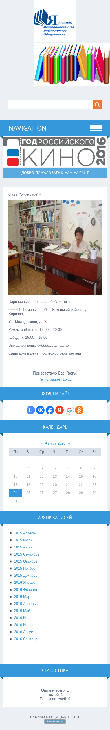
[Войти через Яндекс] (59, 410)
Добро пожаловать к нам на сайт (55, 172)
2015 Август (24, 547)
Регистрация (49, 379)
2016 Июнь (23, 618)
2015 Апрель (25, 533)
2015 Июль (23, 540)
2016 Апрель (25, 604)
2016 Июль (23, 625)
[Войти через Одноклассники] (79, 410)
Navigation (27, 128)
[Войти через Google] (69, 410)
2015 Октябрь (25, 561)
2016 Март (23, 597)
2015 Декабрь (25, 575)
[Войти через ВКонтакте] (40, 410)
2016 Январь (25, 582)
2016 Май (22, 611)
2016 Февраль (26, 589)
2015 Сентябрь (26, 554)
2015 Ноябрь (25, 568)
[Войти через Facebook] (50, 410)
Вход (67, 379)
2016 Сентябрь (26, 639)
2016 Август (24, 632)
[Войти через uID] (31, 410)
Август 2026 (55, 443)
